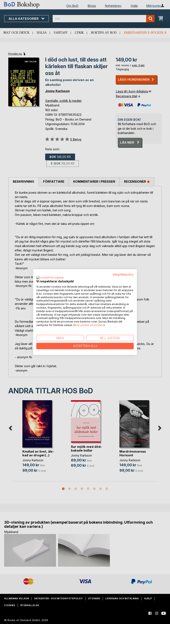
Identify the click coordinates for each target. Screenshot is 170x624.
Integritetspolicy (123, 274)
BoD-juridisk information (89, 325)
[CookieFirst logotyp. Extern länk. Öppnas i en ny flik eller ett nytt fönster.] (50, 278)
